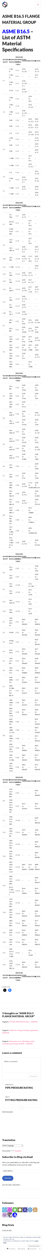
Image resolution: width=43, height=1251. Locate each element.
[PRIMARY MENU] (38, 4)
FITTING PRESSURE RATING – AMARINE (23, 1022)
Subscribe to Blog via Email (17, 1156)
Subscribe (7, 1178)
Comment (33, 1076)
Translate (17, 1151)
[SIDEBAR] (21, 1107)
